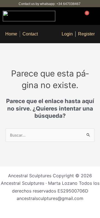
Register (86, 34)
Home (11, 34)
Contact (30, 34)
